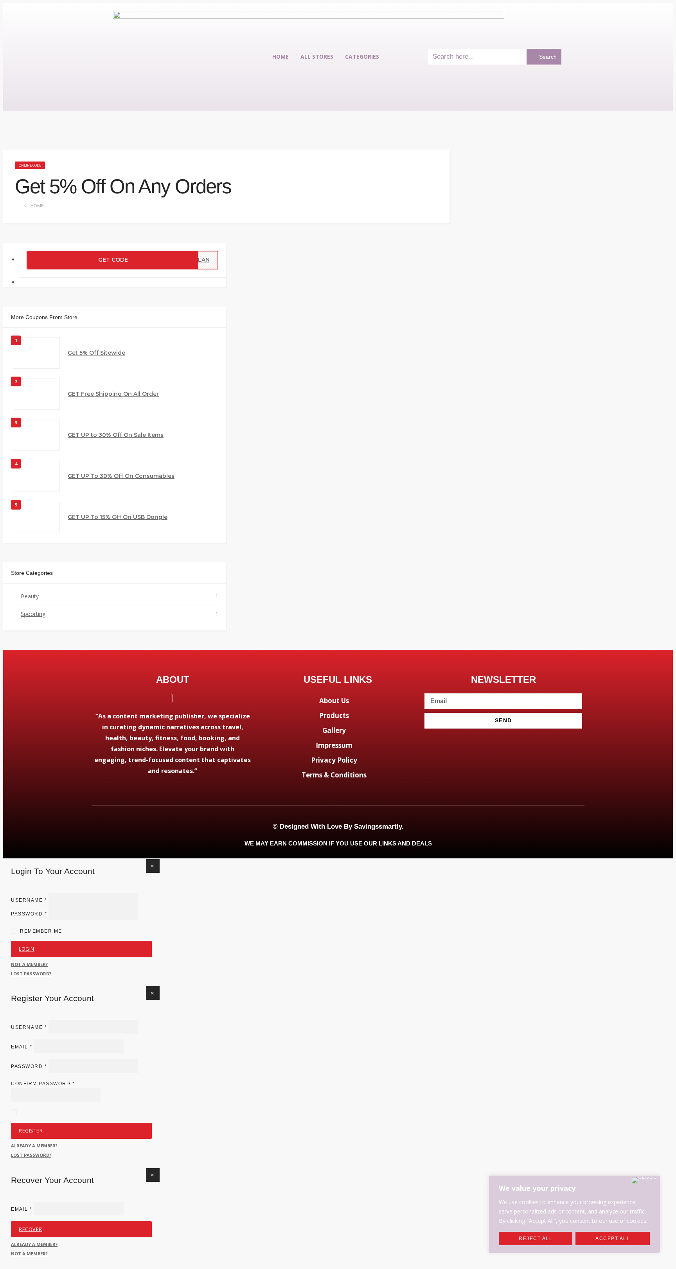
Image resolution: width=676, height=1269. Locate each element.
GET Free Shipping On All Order (113, 393)
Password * (29, 913)
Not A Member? (29, 964)
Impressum (334, 745)
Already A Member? (34, 1146)
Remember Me (41, 931)
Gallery (334, 730)
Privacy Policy (334, 760)
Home (280, 56)
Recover (30, 1229)
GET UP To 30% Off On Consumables (121, 475)
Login (26, 949)
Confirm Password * (43, 1083)
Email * (21, 1047)
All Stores (316, 56)
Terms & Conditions (334, 774)
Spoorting (33, 613)
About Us (334, 700)
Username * (29, 900)
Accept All (612, 1238)
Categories (362, 56)
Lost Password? (31, 973)
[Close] (644, 1180)
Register (31, 1130)
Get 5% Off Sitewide (96, 352)
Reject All (535, 1238)
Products (334, 715)
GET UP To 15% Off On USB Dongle (117, 517)
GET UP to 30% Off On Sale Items (116, 434)
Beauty (30, 596)
